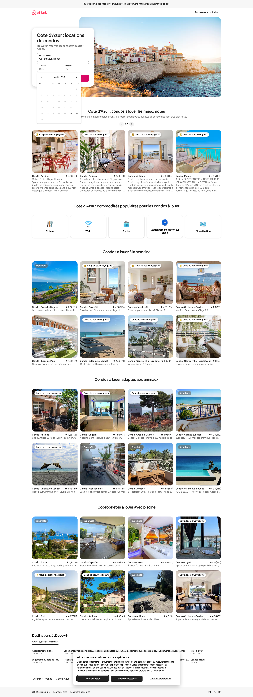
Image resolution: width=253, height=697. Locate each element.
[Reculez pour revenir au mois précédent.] (42, 77)
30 (41, 119)
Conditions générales (80, 692)
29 (76, 113)
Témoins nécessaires (127, 678)
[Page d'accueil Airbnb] (39, 12)
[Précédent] (121, 124)
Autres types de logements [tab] (45, 641)
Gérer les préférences (160, 678)
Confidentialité (60, 692)
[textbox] (50, 69)
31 (47, 119)
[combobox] (63, 58)
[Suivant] (131, 124)
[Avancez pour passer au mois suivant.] (76, 77)
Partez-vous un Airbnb (207, 12)
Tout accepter (93, 678)
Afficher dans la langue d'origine (154, 4)
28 (70, 113)
